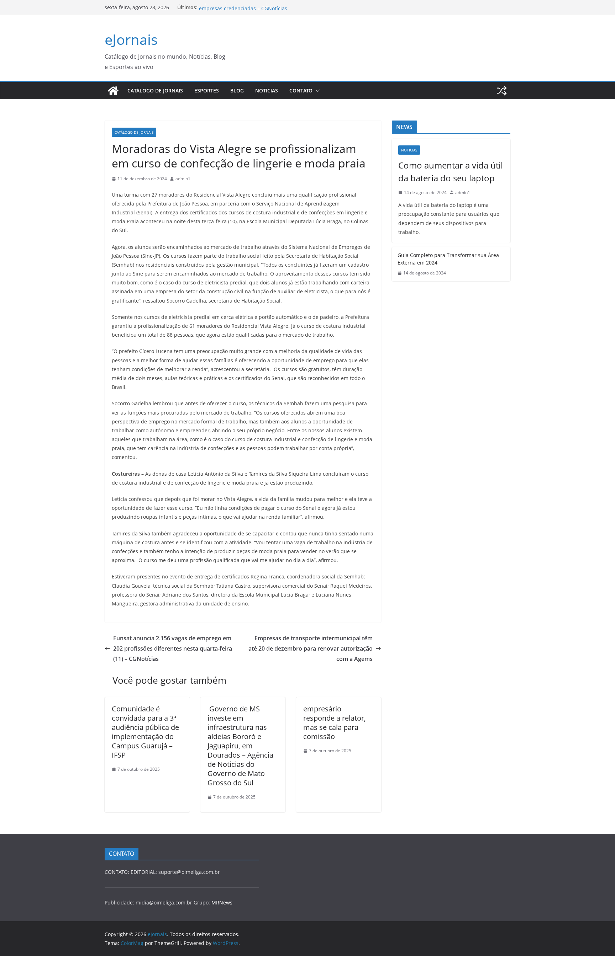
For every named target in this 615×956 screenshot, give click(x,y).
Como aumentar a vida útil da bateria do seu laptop (450, 171)
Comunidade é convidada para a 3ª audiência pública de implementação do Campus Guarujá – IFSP (145, 732)
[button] (316, 91)
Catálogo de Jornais (155, 90)
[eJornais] (113, 90)
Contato (300, 90)
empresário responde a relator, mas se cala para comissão (334, 722)
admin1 (182, 179)
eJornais (131, 39)
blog (237, 90)
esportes (206, 90)
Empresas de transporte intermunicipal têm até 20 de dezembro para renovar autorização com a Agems (310, 648)
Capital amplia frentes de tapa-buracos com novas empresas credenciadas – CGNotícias (259, 11)
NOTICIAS (266, 90)
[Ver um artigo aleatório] (501, 90)
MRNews (221, 902)
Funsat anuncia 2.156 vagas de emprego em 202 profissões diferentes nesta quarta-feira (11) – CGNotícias (172, 648)
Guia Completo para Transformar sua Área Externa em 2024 (448, 259)
